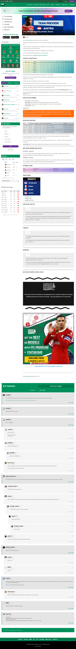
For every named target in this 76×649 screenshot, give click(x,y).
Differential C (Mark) (10, 547)
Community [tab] (16, 82)
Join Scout (72, 1)
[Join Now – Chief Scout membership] (38, 11)
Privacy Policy (48, 639)
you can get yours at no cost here (61, 296)
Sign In (66, 1)
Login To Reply (70, 402)
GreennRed (8, 395)
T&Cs (37, 639)
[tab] (3, 159)
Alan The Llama (11, 462)
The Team (26, 639)
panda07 (13, 516)
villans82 (29, 376)
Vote (11, 146)
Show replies (43, 390)
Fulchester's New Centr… (11, 476)
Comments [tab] (4, 82)
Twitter (38, 376)
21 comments (31, 33)
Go (54, 1)
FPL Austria (45, 53)
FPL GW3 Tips (30, 4)
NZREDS (9, 567)
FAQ (34, 639)
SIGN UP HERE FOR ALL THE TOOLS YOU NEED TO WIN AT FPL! (48, 366)
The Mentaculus (11, 591)
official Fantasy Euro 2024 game (40, 55)
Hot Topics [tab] (10, 82)
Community (71, 4)
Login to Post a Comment (56, 386)
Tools (48, 4)
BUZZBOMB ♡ (10, 443)
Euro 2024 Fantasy (29, 40)
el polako (9, 496)
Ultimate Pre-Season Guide (40, 4)
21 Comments (10, 386)
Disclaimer (41, 639)
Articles (52, 4)
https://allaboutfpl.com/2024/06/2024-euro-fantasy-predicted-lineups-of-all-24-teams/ (21, 400)
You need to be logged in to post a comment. (12, 630)
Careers (30, 639)
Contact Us (55, 639)
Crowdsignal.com (10, 150)
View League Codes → (10, 77)
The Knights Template (12, 486)
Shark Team (8, 614)
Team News (58, 4)
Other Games (65, 4)
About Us (20, 639)
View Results (10, 149)
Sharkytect (8, 578)
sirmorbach (8, 408)
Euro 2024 (25, 16)
